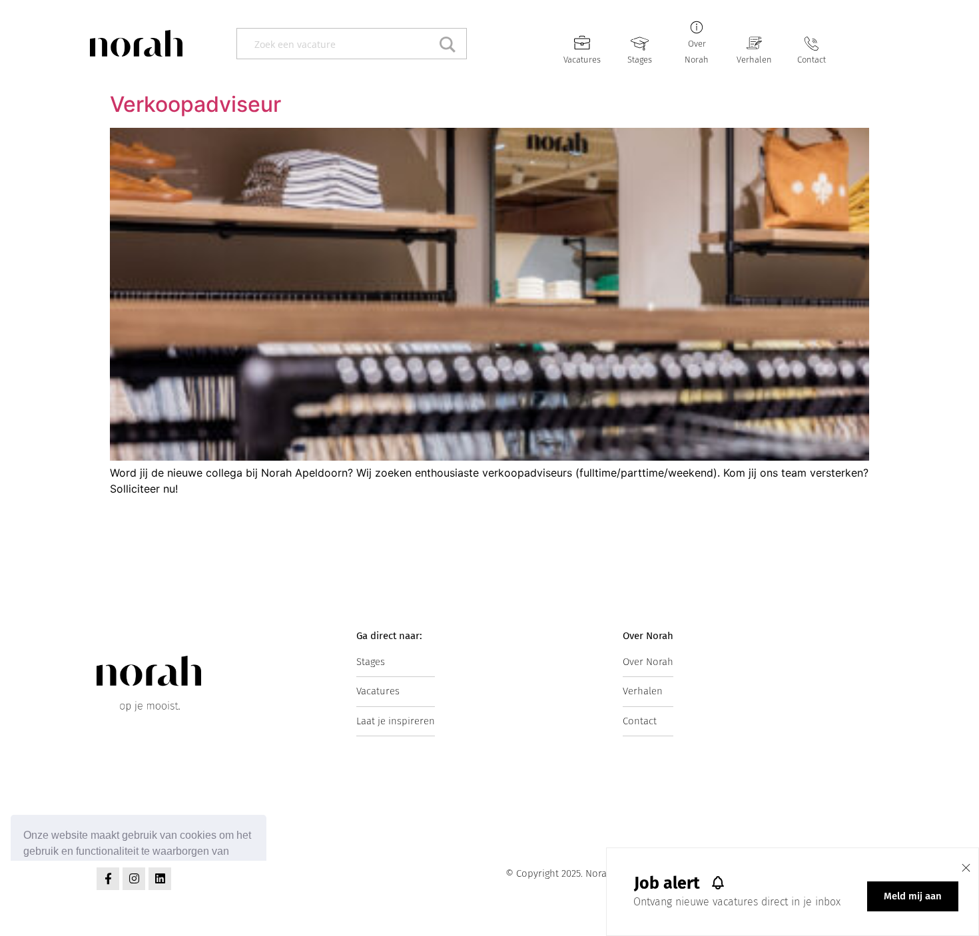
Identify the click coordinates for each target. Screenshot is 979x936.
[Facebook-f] (108, 878)
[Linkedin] (160, 878)
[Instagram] (134, 878)
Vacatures (582, 60)
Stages (639, 60)
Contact (811, 60)
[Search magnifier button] (451, 44)
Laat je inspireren (395, 721)
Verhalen (754, 60)
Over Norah (648, 662)
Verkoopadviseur (195, 104)
